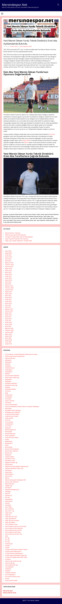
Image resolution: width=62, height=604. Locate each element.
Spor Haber (47, 216)
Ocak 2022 (8, 299)
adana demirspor (10, 358)
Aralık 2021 (8, 301)
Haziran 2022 (9, 290)
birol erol (8, 391)
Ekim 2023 (8, 259)
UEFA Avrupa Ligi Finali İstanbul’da (15, 235)
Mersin (26, 142)
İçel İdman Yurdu (10, 459)
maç (4, 220)
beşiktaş (7, 387)
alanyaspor (8, 362)
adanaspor (8, 360)
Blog (6, 214)
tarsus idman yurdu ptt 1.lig (13, 534)
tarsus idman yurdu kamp (13, 532)
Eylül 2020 (8, 326)
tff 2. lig (7, 540)
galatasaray (8, 441)
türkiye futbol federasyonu (13, 551)
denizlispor (8, 408)
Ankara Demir (26, 140)
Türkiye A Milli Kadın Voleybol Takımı (16, 549)
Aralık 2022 (8, 278)
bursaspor (8, 399)
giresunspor (9, 447)
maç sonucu (17, 220)
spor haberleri (41, 220)
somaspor (8, 505)
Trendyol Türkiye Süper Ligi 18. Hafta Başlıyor (19, 237)
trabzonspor (9, 544)
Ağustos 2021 (9, 309)
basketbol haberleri (11, 383)
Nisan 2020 (8, 336)
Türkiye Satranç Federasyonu (14, 553)
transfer (7, 546)
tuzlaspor (8, 559)
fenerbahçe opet (10, 433)
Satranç (7, 503)
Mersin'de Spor (38, 216)
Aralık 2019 (8, 344)
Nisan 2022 (8, 294)
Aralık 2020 (8, 322)
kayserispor (8, 472)
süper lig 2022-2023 (11, 517)
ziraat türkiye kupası (11, 580)
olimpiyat (8, 491)
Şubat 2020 (8, 340)
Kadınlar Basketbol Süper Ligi (14, 468)
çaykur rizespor (10, 401)
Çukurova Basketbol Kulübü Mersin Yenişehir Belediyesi (22, 406)
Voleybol (7, 571)
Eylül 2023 (8, 261)
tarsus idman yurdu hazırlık (13, 530)
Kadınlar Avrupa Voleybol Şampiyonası (16, 466)
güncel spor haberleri (9, 216)
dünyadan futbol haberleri (13, 410)
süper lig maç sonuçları (12, 520)
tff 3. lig (11, 218)
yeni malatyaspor (10, 574)
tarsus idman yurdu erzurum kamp (15, 526)
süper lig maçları (10, 522)
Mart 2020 (8, 338)
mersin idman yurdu (27, 220)
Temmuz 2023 (9, 265)
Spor (35, 220)
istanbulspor (9, 464)
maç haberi (9, 220)
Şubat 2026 (8, 253)
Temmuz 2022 (9, 288)
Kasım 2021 (8, 303)
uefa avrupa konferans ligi (13, 561)
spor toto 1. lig (9, 511)
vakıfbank (8, 569)
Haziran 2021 (9, 311)
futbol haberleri (47, 218)
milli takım (8, 488)
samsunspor (9, 501)
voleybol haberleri (10, 573)
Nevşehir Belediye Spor (12, 489)
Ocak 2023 (8, 276)
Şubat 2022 (8, 297)
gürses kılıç (8, 453)
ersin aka (35, 218)
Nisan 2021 (8, 315)
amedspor (8, 366)
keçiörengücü (9, 474)
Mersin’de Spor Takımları (12, 233)
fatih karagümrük (10, 430)
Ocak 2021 (8, 321)
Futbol (38, 214)
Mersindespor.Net (14, 5)
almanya (7, 364)
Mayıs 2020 (8, 334)
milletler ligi (8, 486)
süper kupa (8, 513)
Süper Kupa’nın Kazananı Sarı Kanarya (16, 239)
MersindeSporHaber (26, 46)
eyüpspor (8, 428)
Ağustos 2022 (9, 286)
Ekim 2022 (8, 282)
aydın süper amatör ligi (12, 377)
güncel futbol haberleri (51, 214)
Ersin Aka (52, 134)
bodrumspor (9, 395)
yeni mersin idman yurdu (21, 218)
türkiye (7, 547)
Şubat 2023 (8, 274)
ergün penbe (9, 418)
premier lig (8, 495)
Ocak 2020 (8, 342)
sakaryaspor (9, 499)
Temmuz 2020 (9, 330)
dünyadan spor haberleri (12, 412)
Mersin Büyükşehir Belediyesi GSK (15, 480)
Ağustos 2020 (9, 328)
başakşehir (8, 379)
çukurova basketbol (11, 404)
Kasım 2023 (8, 257)
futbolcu (55, 218)
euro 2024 (8, 426)
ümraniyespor (9, 567)
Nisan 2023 (8, 270)
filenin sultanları (10, 435)
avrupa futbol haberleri (12, 375)
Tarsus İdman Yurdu (11, 524)
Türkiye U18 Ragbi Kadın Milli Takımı (16, 557)
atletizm (7, 374)
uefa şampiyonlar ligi (11, 565)
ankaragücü (8, 370)
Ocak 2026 (8, 255)
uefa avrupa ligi (10, 563)
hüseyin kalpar (9, 457)
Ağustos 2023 (9, 263)
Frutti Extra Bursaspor (12, 437)
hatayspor (8, 455)
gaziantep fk (9, 443)
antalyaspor (8, 372)
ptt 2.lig (7, 497)
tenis (6, 536)
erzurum (7, 420)
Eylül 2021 (8, 307)
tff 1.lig (7, 538)
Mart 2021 (8, 317)
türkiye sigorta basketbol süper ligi (15, 555)
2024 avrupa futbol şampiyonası (15, 356)
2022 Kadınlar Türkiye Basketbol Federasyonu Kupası (21, 354)
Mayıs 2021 (8, 313)
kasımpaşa (8, 470)
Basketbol (8, 381)
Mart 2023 (8, 272)
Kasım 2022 (8, 280)
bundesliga (8, 397)
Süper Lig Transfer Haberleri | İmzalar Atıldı (18, 241)
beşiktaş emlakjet (10, 389)
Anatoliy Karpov (10, 368)
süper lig (7, 515)
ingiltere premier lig (11, 462)
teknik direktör (50, 220)
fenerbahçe (8, 432)
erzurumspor (9, 422)
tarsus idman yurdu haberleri (14, 528)
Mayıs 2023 (8, 268)
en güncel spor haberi (29, 214)
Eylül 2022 (8, 284)
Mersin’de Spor (8, 591)
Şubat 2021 (8, 319)
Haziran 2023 (9, 266)
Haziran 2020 (9, 332)
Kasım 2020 (8, 324)
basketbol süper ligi (11, 385)
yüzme (7, 578)
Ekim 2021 (8, 305)
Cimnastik (8, 403)
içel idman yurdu (10, 460)
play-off (7, 493)
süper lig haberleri (10, 518)
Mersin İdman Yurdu (9, 593)
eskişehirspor (9, 424)
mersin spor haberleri (27, 216)
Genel (42, 214)
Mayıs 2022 (8, 292)
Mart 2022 (8, 295)
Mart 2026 (8, 251)
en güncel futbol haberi (15, 214)
